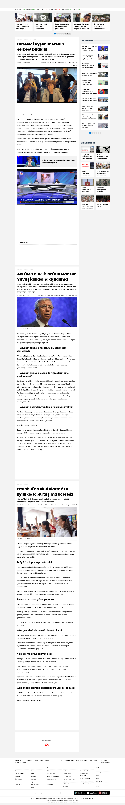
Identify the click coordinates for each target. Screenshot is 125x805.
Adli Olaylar (33, 39)
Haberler (26, 39)
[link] (95, 48)
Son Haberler (87, 41)
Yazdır (75, 65)
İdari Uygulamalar (34, 735)
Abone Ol (30, 115)
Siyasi (31, 269)
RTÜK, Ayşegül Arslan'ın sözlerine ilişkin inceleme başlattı (58, 161)
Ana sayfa (19, 39)
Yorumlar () (21, 115)
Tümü (68, 33)
